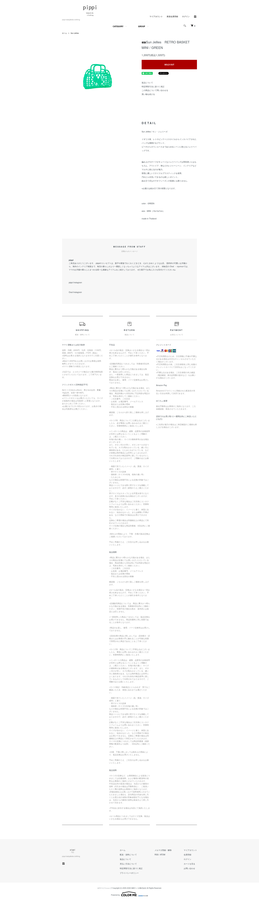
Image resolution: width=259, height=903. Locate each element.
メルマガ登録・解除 (163, 850)
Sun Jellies (75, 33)
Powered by (115, 895)
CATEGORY (118, 26)
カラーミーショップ (104, 888)
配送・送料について (128, 854)
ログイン (186, 16)
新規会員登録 (172, 16)
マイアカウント (156, 16)
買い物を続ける (148, 94)
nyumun (180, 266)
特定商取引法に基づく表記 (153, 86)
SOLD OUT (169, 64)
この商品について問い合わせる (155, 90)
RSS (156, 854)
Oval (172, 266)
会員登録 (187, 854)
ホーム (64, 33)
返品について (147, 82)
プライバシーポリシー (129, 873)
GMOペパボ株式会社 (138, 888)
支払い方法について (128, 863)
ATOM (162, 854)
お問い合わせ (189, 868)
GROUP (141, 26)
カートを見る (189, 863)
